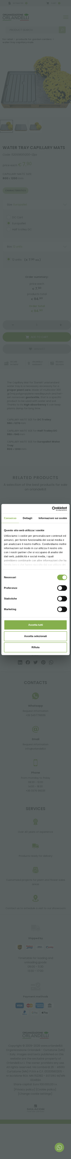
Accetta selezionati (35, 636)
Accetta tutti (35, 624)
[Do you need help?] (59, 1147)
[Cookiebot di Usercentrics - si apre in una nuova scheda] (52, 509)
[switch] (62, 588)
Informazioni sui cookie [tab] (53, 518)
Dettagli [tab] (27, 518)
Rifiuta (35, 647)
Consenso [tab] (10, 518)
